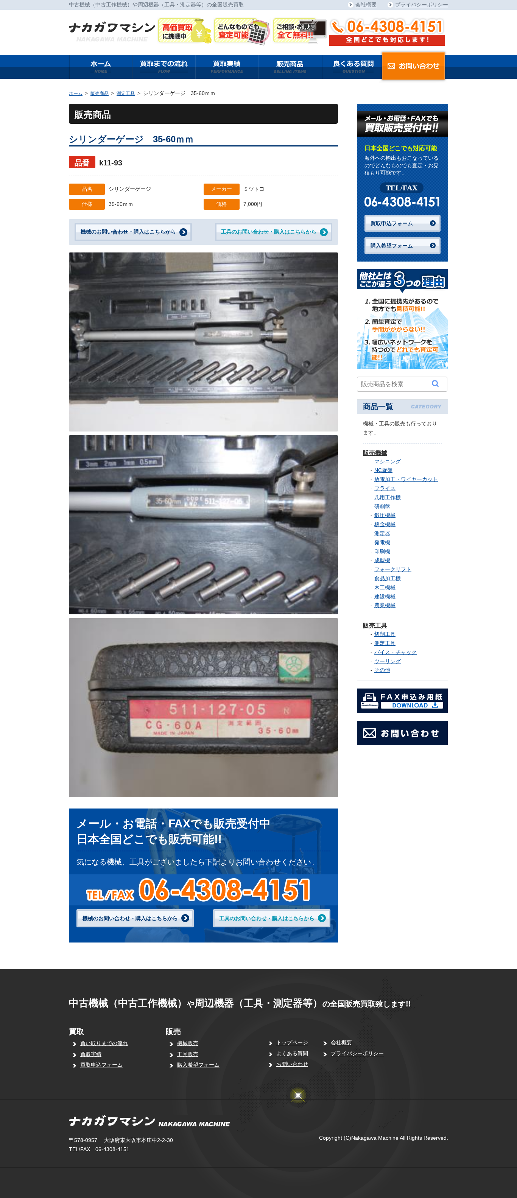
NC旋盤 (383, 470)
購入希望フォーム (392, 246)
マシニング (387, 461)
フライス (385, 488)
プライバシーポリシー (421, 5)
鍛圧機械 (385, 515)
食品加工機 (387, 578)
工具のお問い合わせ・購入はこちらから (268, 232)
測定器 (382, 533)
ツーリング (387, 661)
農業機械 (385, 605)
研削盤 (382, 506)
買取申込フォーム (392, 223)
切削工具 (385, 634)
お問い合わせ (292, 1064)
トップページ (292, 1042)
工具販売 (187, 1054)
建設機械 (385, 597)
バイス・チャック (395, 652)
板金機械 (385, 524)
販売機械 (375, 453)
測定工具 (126, 93)
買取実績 (90, 1054)
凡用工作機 (387, 497)
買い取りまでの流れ (104, 1043)
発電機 (382, 542)
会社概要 (366, 5)
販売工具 (375, 625)
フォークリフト (392, 569)
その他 (382, 670)
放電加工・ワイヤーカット (406, 479)
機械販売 (187, 1043)
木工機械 (385, 587)
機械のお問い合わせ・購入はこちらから (128, 232)
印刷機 (382, 551)
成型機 (382, 560)
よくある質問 (292, 1053)
